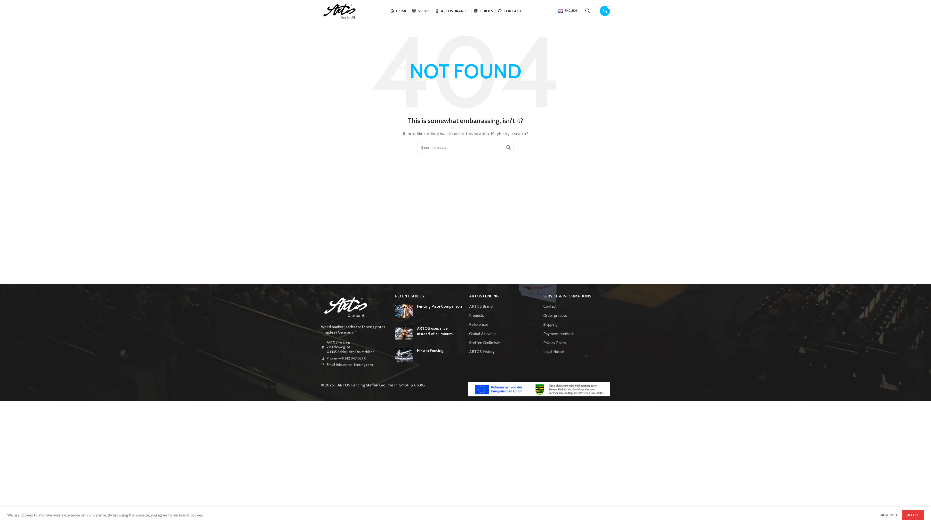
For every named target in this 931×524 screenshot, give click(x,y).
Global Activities (482, 333)
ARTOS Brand (481, 306)
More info (889, 515)
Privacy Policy (554, 342)
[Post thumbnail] (404, 311)
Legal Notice (553, 351)
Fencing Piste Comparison (439, 306)
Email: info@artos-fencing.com (350, 364)
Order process (555, 315)
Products (476, 315)
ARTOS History (482, 351)
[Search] (588, 11)
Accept (913, 515)
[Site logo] (339, 10)
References (479, 324)
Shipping (550, 324)
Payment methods (558, 333)
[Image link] (345, 306)
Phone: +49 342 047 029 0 (347, 358)
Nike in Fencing (430, 350)
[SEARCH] (508, 147)
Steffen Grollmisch (484, 342)
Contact (550, 306)
